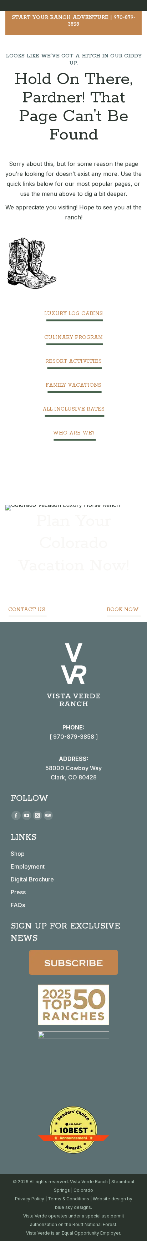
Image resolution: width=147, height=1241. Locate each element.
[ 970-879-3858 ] (74, 736)
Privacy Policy (29, 1198)
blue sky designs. (73, 1207)
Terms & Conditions (68, 1198)
